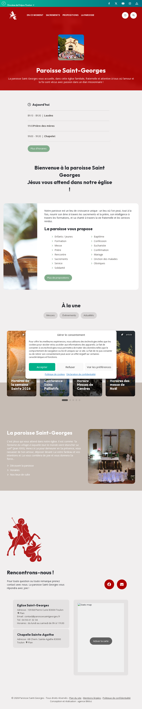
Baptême (99, 236)
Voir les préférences (99, 367)
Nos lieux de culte (20, 474)
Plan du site (75, 698)
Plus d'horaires (39, 148)
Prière (58, 250)
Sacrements (61, 259)
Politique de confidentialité (117, 698)
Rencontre (60, 254)
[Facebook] (109, 584)
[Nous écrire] (122, 584)
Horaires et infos (127, 15)
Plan (21, 613)
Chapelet (49, 136)
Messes (50, 315)
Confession (100, 241)
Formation (60, 241)
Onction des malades (106, 259)
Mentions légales (92, 698)
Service (59, 263)
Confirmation (101, 250)
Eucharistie (100, 245)
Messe (58, 245)
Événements (69, 315)
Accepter (42, 367)
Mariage (98, 254)
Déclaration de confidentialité (81, 374)
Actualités (89, 315)
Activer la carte (101, 641)
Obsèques (99, 263)
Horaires (15, 470)
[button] (65, 400)
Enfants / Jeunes (64, 236)
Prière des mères (44, 126)
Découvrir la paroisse (22, 465)
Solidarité (60, 267)
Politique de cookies (55, 374)
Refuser (70, 367)
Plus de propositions (58, 277)
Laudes (48, 115)
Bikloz (89, 701)
